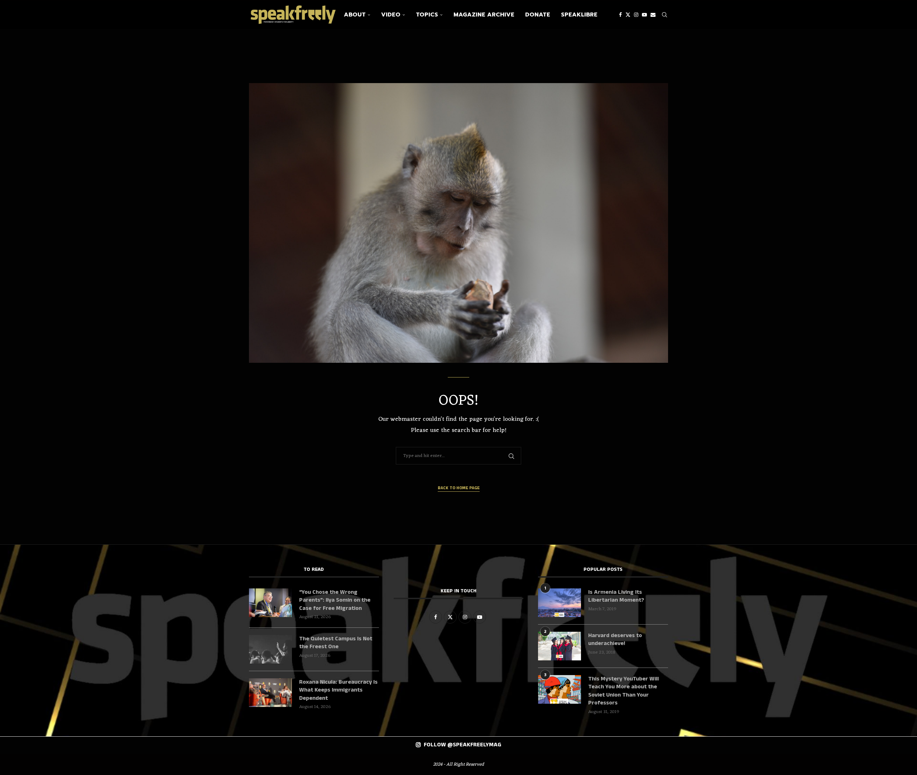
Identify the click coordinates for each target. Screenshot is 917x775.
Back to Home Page (459, 488)
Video (390, 14)
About (355, 14)
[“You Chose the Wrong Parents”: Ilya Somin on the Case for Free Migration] (270, 602)
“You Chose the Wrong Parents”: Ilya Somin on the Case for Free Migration (334, 600)
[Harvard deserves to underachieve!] (559, 646)
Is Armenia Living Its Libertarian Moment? (616, 596)
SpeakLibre (579, 14)
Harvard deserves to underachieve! (615, 640)
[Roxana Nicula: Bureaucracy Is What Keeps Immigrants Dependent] (270, 692)
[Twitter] (627, 14)
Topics (427, 14)
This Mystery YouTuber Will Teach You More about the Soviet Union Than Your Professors (623, 691)
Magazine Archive (483, 14)
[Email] (653, 14)
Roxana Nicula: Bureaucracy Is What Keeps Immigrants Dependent (338, 690)
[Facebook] (620, 14)
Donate (537, 14)
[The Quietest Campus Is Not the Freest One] (270, 649)
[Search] (664, 14)
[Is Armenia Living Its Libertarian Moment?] (559, 602)
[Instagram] (636, 14)
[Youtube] (644, 14)
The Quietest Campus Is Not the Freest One (335, 643)
